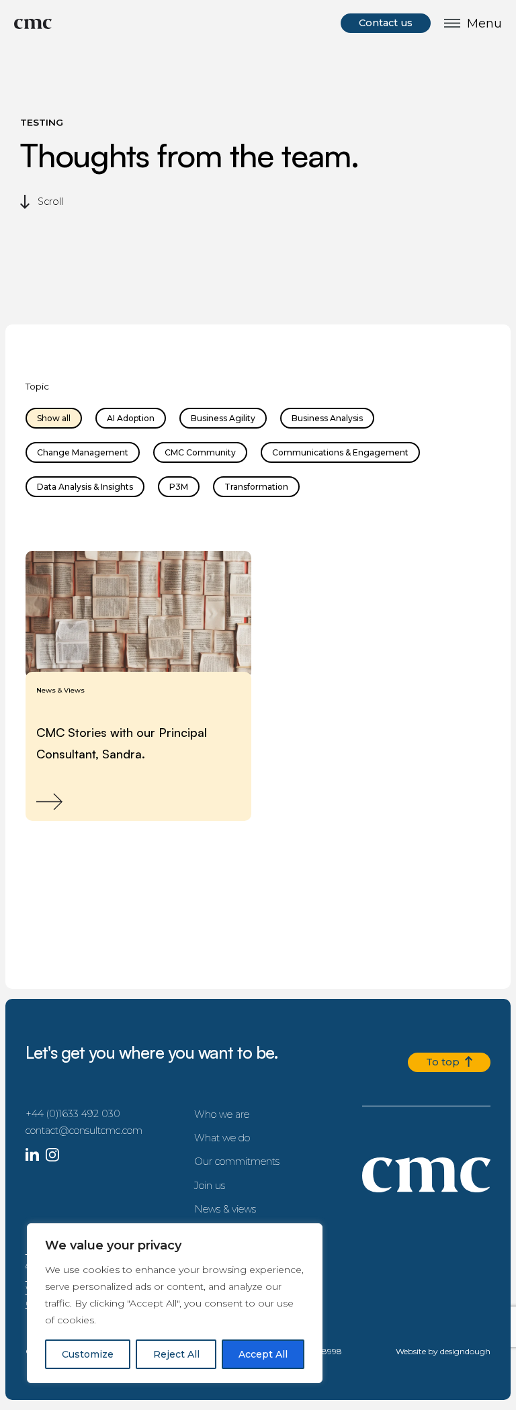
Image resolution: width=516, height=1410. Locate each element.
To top (445, 1062)
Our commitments (237, 1161)
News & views (225, 1209)
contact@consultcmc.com (84, 1131)
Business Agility (223, 418)
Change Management (82, 452)
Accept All (263, 1354)
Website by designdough (443, 1351)
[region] (174, 1303)
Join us (209, 1186)
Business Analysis (327, 418)
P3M (178, 487)
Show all (54, 418)
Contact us (386, 23)
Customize (88, 1354)
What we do (222, 1138)
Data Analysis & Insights (85, 487)
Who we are (221, 1114)
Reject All (176, 1354)
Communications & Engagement (340, 452)
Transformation (256, 487)
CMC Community (200, 452)
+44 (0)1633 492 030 (73, 1114)
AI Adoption (131, 418)
